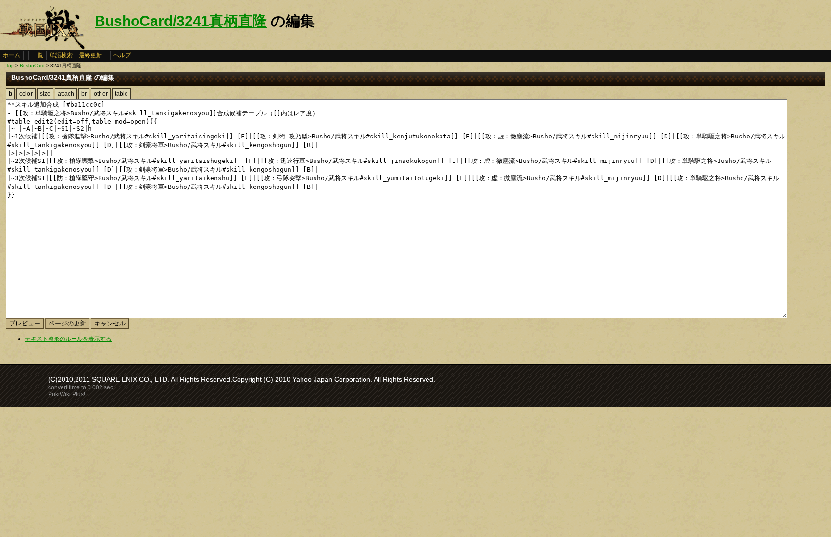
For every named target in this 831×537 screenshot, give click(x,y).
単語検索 (61, 55)
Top (10, 65)
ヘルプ (122, 55)
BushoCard (32, 65)
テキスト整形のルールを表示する (68, 339)
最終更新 (90, 55)
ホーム (11, 55)
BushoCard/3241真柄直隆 (181, 21)
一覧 (37, 55)
